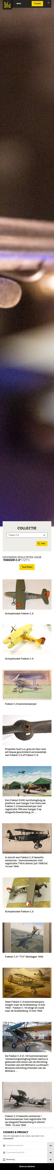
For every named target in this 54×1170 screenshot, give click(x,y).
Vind (43, 543)
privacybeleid (8, 1138)
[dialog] (27, 1149)
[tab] (50, 1145)
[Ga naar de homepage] (7, 5)
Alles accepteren (27, 1166)
